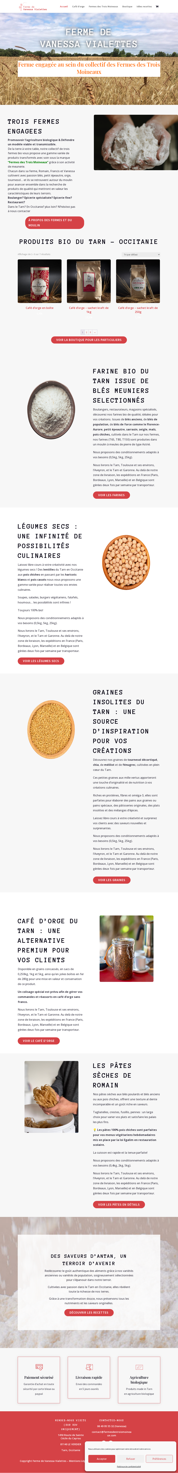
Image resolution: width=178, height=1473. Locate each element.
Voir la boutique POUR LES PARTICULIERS (89, 340)
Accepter (102, 1458)
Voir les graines (111, 880)
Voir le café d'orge (39, 1041)
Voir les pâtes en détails (119, 1204)
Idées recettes (144, 6)
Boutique (127, 6)
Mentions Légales (79, 1461)
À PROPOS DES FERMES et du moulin (50, 222)
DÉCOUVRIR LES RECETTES (89, 1312)
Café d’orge (78, 6)
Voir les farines (111, 495)
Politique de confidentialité (129, 1466)
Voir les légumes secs (41, 661)
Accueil (64, 6)
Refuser (130, 1458)
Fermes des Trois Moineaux (103, 6)
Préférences (159, 1458)
